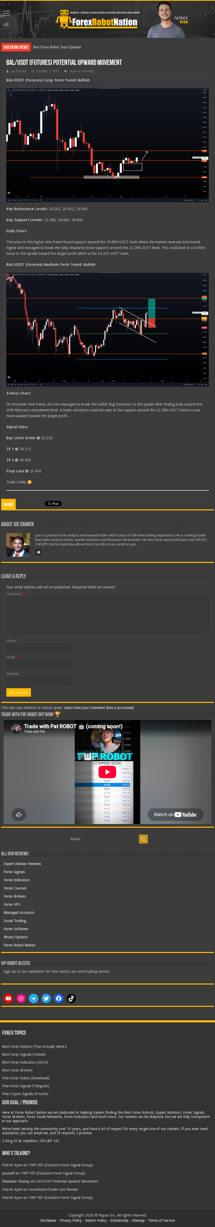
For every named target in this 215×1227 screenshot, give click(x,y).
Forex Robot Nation (19, 945)
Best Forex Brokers (17, 1070)
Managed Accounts (19, 912)
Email (12, 657)
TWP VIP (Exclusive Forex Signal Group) (61, 1165)
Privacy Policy (71, 1220)
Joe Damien (19, 71)
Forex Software (16, 929)
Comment (15, 594)
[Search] (143, 839)
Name (12, 641)
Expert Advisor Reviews (22, 864)
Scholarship (119, 1220)
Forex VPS (12, 904)
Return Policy (96, 1220)
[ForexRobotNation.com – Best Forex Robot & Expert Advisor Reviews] (107, 19)
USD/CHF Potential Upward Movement (67, 1181)
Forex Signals (14, 872)
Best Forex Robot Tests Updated (57, 47)
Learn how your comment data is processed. (99, 708)
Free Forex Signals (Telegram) (25, 1086)
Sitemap (138, 1220)
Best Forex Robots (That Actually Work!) (34, 1046)
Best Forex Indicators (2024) (25, 1062)
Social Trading (15, 921)
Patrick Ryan (12, 1165)
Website (12, 674)
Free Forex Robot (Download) (26, 1078)
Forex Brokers (15, 896)
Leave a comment (81, 71)
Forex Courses (15, 888)
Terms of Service (161, 1220)
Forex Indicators (17, 880)
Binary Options (16, 937)
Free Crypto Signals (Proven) (25, 1094)
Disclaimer (48, 1220)
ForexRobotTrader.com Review (53, 1189)
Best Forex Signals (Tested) (24, 1054)
